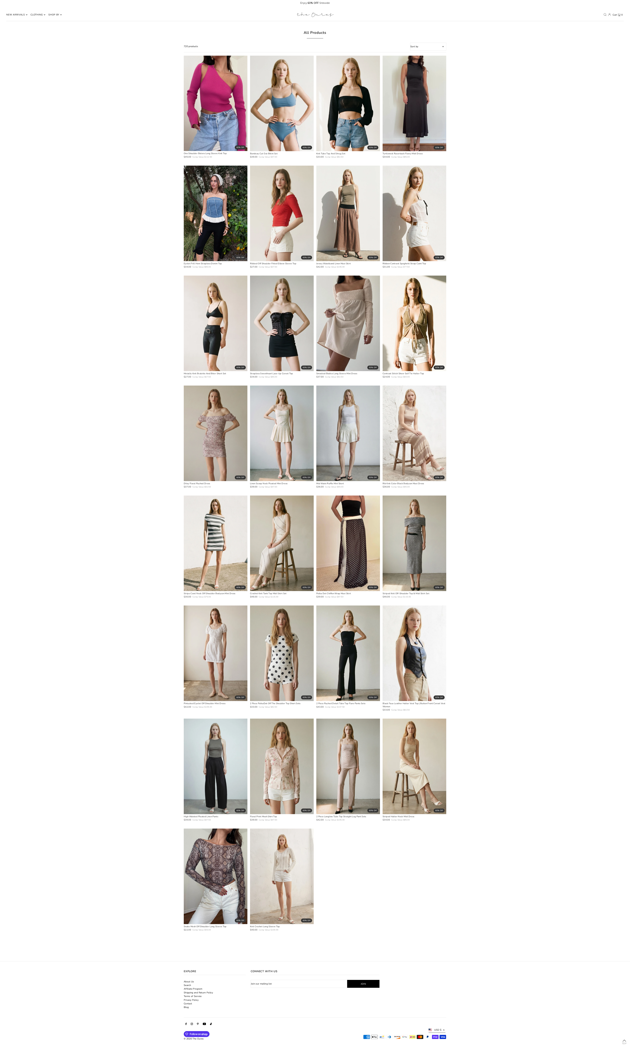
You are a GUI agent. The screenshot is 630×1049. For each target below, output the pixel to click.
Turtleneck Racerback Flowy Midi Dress (403, 153)
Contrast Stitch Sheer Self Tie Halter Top (403, 373)
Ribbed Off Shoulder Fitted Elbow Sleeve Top (273, 263)
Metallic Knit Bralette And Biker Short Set (205, 373)
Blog (186, 1007)
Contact (188, 1003)
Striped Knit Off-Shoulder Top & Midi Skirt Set (406, 593)
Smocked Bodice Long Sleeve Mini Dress (336, 373)
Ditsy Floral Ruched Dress (197, 483)
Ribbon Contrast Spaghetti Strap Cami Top (404, 263)
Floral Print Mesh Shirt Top (263, 816)
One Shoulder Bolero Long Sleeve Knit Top (205, 153)
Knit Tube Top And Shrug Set (330, 153)
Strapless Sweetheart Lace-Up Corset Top (271, 373)
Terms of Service (193, 996)
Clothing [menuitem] (37, 14)
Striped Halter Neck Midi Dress (398, 816)
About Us (189, 981)
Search (187, 985)
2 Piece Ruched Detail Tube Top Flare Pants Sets (340, 703)
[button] (604, 3)
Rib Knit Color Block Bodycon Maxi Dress (403, 483)
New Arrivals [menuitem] (15, 14)
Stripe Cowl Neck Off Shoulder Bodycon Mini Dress (209, 593)
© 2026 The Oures (194, 1038)
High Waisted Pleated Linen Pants (201, 816)
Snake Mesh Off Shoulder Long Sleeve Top (205, 926)
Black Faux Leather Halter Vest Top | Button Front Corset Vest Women (414, 705)
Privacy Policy (191, 1000)
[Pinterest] (198, 1024)
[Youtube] (204, 1024)
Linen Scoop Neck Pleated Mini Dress (268, 483)
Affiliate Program (193, 988)
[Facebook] (186, 1024)
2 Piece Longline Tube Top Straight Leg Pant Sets (341, 816)
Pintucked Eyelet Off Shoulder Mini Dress (204, 703)
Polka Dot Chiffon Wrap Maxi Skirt (333, 593)
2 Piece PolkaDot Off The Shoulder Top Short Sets (275, 703)
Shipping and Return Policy (198, 992)
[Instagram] (192, 1024)
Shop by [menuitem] (53, 14)
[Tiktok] (211, 1024)
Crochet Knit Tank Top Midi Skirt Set (268, 593)
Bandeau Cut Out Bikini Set (264, 153)
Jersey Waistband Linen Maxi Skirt (333, 263)
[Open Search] (605, 14)
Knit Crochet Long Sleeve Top (265, 926)
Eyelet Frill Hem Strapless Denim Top (203, 263)
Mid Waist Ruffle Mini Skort (330, 483)
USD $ (437, 1029)
